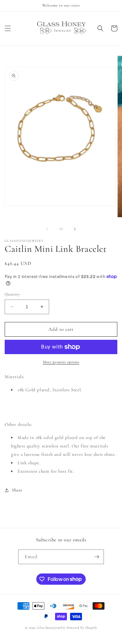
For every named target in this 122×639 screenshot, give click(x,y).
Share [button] (17, 490)
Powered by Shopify (82, 628)
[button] (8, 28)
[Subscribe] (97, 556)
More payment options (61, 362)
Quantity (12, 294)
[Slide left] (47, 229)
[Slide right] (75, 229)
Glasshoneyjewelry (51, 628)
